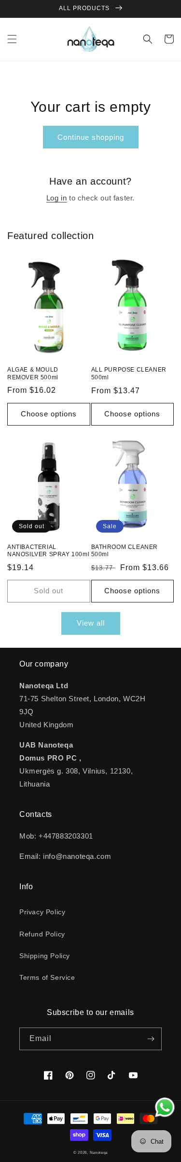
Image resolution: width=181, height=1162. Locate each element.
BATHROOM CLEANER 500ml (124, 551)
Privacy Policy (42, 912)
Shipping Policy (44, 956)
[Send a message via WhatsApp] (164, 1107)
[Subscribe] (150, 1039)
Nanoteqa (99, 1152)
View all (91, 623)
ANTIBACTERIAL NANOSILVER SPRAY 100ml (48, 551)
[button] (12, 39)
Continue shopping (90, 137)
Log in (56, 198)
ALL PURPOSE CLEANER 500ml (129, 373)
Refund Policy (42, 934)
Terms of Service (47, 977)
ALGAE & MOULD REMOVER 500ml (32, 373)
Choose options (49, 414)
